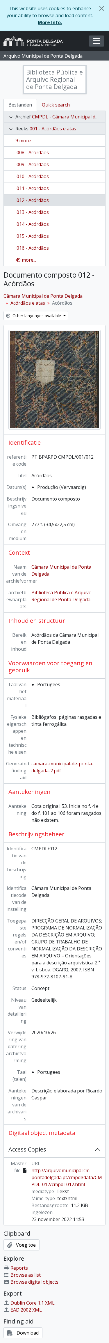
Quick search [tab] (56, 105)
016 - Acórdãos (33, 248)
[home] (35, 41)
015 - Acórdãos (33, 236)
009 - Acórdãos (33, 164)
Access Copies (27, 1149)
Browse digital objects (34, 1282)
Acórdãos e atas (27, 303)
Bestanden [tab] (20, 105)
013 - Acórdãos (33, 212)
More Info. (50, 22)
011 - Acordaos (33, 188)
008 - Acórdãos (33, 152)
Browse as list (25, 1275)
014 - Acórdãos (33, 224)
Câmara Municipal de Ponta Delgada (43, 296)
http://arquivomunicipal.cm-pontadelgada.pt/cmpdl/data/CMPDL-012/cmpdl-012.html (66, 1177)
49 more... (25, 260)
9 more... (24, 140)
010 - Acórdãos (33, 176)
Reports (19, 1268)
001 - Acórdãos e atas (53, 128)
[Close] (102, 8)
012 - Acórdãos (33, 200)
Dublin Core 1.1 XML (32, 1303)
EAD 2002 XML (26, 1310)
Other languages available (36, 315)
